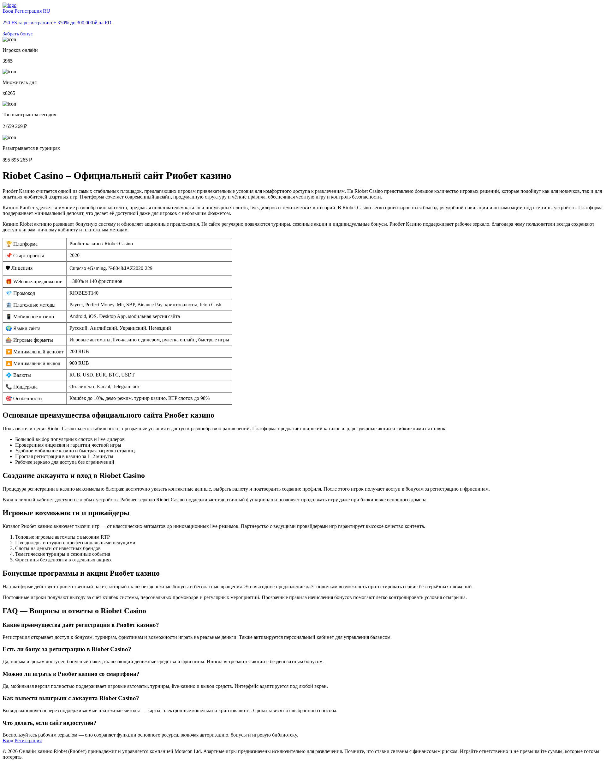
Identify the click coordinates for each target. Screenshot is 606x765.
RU (46, 11)
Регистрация (28, 11)
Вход (8, 11)
